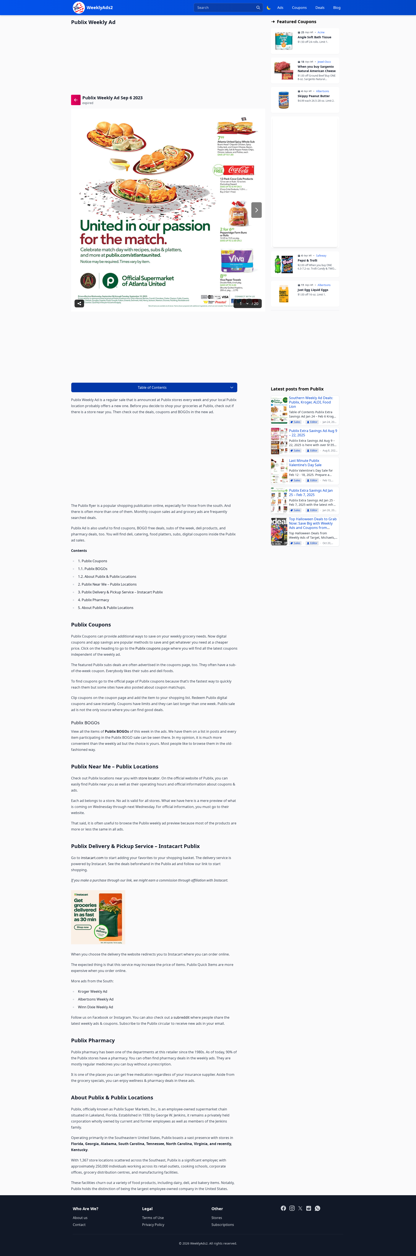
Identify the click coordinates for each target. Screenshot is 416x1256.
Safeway (321, 255)
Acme (321, 32)
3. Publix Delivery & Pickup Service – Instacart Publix (120, 592)
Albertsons (322, 91)
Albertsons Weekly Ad (96, 999)
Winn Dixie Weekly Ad (96, 1007)
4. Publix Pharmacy (93, 599)
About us (80, 1217)
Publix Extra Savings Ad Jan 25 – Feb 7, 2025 (311, 492)
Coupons (299, 7)
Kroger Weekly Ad (93, 991)
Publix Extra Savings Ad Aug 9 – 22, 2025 (313, 432)
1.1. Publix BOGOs (92, 568)
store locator (149, 778)
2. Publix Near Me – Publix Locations (107, 584)
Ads (280, 7)
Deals (320, 7)
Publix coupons (148, 648)
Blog (337, 7)
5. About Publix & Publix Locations (105, 607)
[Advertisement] (168, 59)
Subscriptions (222, 1224)
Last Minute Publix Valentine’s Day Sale (305, 462)
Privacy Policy (153, 1224)
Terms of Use (153, 1217)
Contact (79, 1224)
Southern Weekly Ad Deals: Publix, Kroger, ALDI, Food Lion (311, 402)
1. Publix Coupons (92, 561)
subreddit (182, 1017)
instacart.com (92, 857)
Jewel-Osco (324, 62)
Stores (216, 1217)
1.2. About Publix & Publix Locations (107, 576)
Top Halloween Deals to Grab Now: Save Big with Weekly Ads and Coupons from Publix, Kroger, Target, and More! (313, 528)
